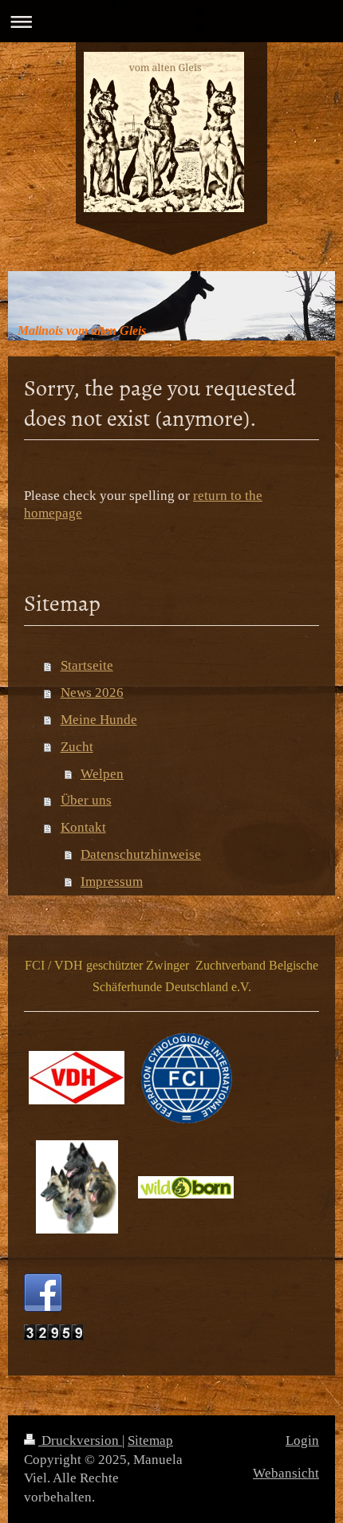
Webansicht (286, 1473)
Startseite (87, 665)
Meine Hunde (99, 719)
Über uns (86, 800)
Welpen (102, 773)
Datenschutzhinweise (141, 854)
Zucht (77, 746)
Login (302, 1440)
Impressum (112, 881)
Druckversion (80, 1440)
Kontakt (83, 827)
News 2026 (92, 692)
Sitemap (150, 1440)
